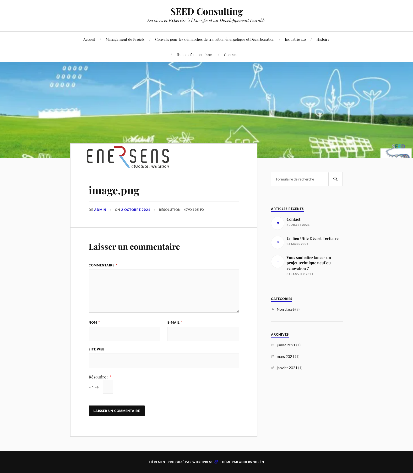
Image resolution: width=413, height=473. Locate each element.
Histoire (323, 39)
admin (100, 210)
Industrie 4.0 (295, 39)
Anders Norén (251, 462)
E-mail (175, 322)
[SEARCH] (335, 179)
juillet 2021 (286, 345)
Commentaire (103, 265)
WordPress (202, 462)
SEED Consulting (206, 11)
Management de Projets (125, 39)
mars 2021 (285, 356)
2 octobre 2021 (135, 210)
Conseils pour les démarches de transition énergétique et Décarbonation (214, 39)
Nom (94, 322)
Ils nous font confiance (195, 54)
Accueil (89, 39)
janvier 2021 (287, 367)
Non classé (285, 309)
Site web (97, 349)
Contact (230, 54)
